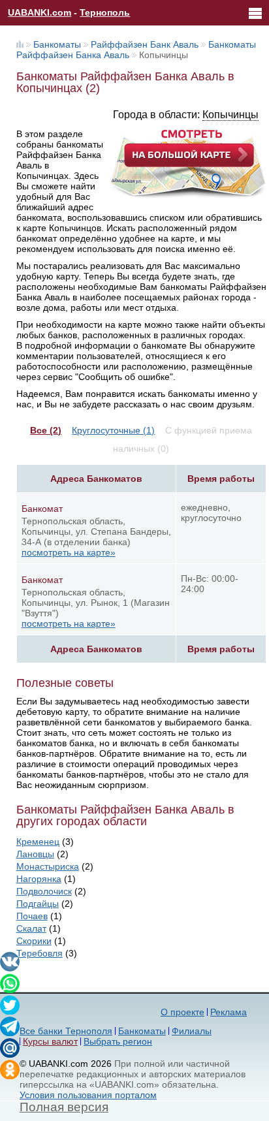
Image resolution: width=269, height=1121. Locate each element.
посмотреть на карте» (69, 552)
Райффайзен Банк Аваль (144, 44)
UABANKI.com (39, 12)
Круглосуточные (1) (113, 430)
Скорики (34, 941)
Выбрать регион (118, 1041)
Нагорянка (38, 879)
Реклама (228, 1012)
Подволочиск (44, 891)
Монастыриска (47, 866)
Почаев (32, 916)
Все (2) (45, 430)
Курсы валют (50, 1041)
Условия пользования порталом (88, 1095)
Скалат (31, 928)
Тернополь (105, 12)
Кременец (37, 841)
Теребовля (39, 953)
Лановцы (35, 854)
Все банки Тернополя (66, 1031)
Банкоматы (57, 44)
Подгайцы (37, 903)
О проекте (182, 1012)
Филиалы (192, 1031)
